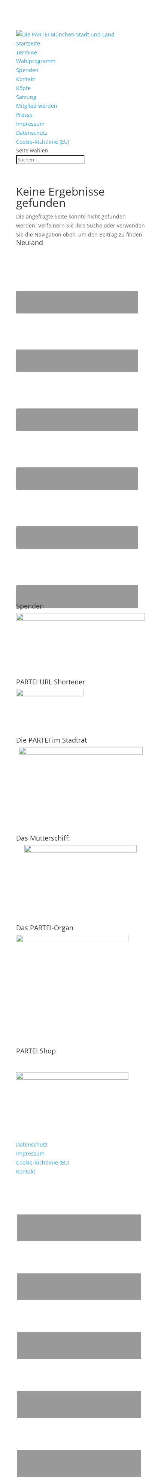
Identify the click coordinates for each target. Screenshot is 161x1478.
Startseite (28, 43)
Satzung (26, 97)
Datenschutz (32, 132)
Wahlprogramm (35, 61)
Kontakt (25, 79)
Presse (24, 114)
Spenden (27, 70)
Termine (26, 52)
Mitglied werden (36, 105)
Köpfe (23, 88)
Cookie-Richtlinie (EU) (42, 141)
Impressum (30, 123)
